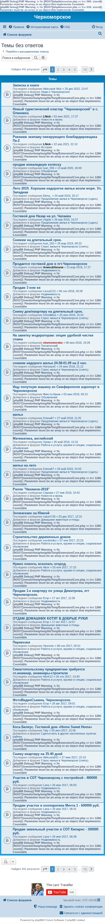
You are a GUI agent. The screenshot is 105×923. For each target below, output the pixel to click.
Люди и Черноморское (55, 91)
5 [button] (75, 69)
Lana (46, 785)
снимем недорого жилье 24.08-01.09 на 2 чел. (50, 363)
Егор (46, 598)
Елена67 (48, 418)
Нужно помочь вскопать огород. (40, 564)
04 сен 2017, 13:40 (68, 676)
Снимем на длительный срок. (37, 240)
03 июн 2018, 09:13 (75, 394)
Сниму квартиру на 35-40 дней (37, 754)
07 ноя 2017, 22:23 (71, 540)
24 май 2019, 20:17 (67, 195)
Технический (49, 345)
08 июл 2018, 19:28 (78, 342)
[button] (45, 70)
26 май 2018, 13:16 (66, 441)
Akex (46, 567)
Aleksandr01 (51, 757)
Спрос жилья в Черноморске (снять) (64, 246)
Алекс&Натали (53, 267)
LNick (47, 116)
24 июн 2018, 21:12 (71, 366)
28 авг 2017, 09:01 (63, 703)
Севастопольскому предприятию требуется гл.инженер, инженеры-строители (49, 671)
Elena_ (47, 195)
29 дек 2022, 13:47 (76, 88)
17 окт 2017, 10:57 (63, 621)
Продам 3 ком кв (27, 288)
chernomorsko (53, 342)
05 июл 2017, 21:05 (63, 730)
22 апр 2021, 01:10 (65, 144)
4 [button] (69, 69)
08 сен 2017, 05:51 (69, 645)
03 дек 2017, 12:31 (70, 516)
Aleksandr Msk (52, 88)
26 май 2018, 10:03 (69, 468)
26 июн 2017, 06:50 (64, 785)
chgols (47, 219)
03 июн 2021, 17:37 (66, 116)
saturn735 (49, 516)
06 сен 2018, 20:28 (71, 291)
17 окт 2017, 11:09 (63, 598)
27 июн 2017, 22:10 (74, 757)
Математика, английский (33, 438)
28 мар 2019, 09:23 (69, 243)
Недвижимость (50, 270)
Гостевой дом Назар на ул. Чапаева (42, 216)
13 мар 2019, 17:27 (79, 267)
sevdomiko (50, 540)
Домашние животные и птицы (60, 519)
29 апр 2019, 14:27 (66, 219)
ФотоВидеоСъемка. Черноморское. (42, 700)
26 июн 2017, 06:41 (64, 808)
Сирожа (48, 492)
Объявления (49, 171)
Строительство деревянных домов (42, 537)
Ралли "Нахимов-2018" (31, 489)
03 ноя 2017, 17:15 (64, 567)
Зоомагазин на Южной (31, 513)
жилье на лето (24, 465)
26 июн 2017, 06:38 (64, 836)
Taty (45, 730)
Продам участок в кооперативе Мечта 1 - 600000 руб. (56, 805)
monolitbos (49, 314)
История (46, 147)
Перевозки (21, 642)
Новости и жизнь (52, 119)
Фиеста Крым (51, 394)
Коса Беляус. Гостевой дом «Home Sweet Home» (52, 727)
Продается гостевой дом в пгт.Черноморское (50, 264)
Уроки (47, 441)
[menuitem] (16, 27)
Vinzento (48, 645)
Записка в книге (26, 85)
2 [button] (58, 69)
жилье (18, 414)
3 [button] (63, 69)
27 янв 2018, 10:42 (68, 492)
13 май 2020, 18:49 (69, 168)
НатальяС (49, 366)
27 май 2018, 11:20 (69, 418)
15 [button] (85, 69)
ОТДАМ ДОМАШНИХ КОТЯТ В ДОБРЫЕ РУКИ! (50, 618)
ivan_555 (48, 168)
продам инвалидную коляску (37, 164)
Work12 (48, 676)
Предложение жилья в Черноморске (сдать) (69, 198)
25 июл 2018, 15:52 (71, 314)
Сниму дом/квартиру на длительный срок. (48, 311)
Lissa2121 (49, 291)
